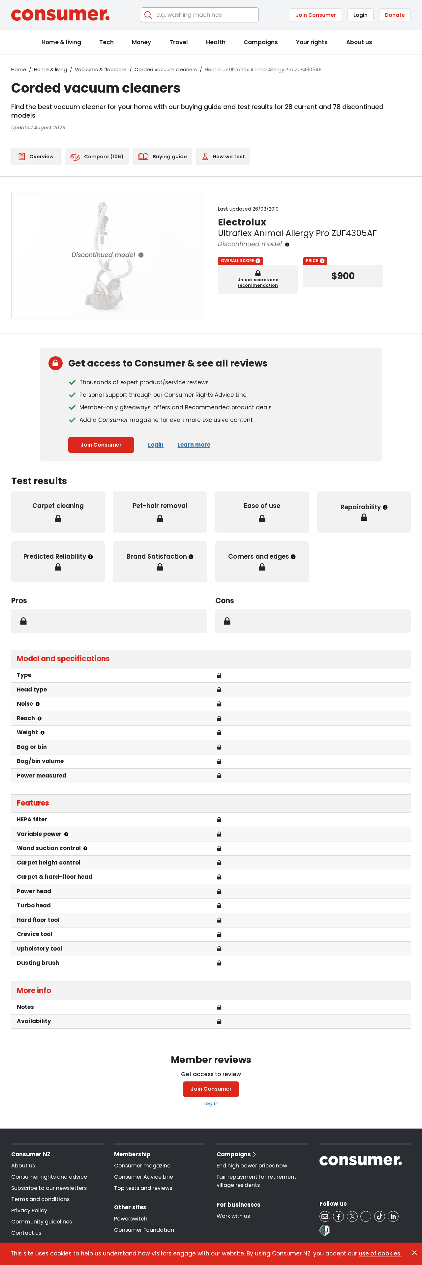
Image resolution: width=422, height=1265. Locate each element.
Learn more (194, 445)
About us (359, 42)
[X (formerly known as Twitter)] (352, 1216)
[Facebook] (338, 1216)
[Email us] (324, 1216)
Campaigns (261, 42)
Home (18, 69)
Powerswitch (130, 1218)
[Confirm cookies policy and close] (414, 1253)
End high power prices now (252, 1165)
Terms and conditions (40, 1199)
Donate (395, 15)
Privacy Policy (29, 1210)
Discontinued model (103, 254)
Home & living (61, 42)
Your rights (312, 42)
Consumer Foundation (144, 1230)
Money (141, 42)
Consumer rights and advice (49, 1177)
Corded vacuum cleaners (166, 69)
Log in (211, 1103)
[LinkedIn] (393, 1216)
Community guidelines (41, 1221)
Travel (178, 42)
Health (216, 42)
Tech (106, 42)
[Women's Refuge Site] (324, 1230)
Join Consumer (316, 15)
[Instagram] (365, 1216)
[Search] (148, 15)
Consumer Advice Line (143, 1177)
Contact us (26, 1233)
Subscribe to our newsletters (49, 1188)
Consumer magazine (142, 1165)
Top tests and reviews (143, 1188)
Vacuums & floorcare (101, 69)
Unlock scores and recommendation (258, 282)
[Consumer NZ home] (60, 15)
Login (360, 15)
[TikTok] (379, 1216)
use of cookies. (380, 1253)
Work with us (233, 1216)
